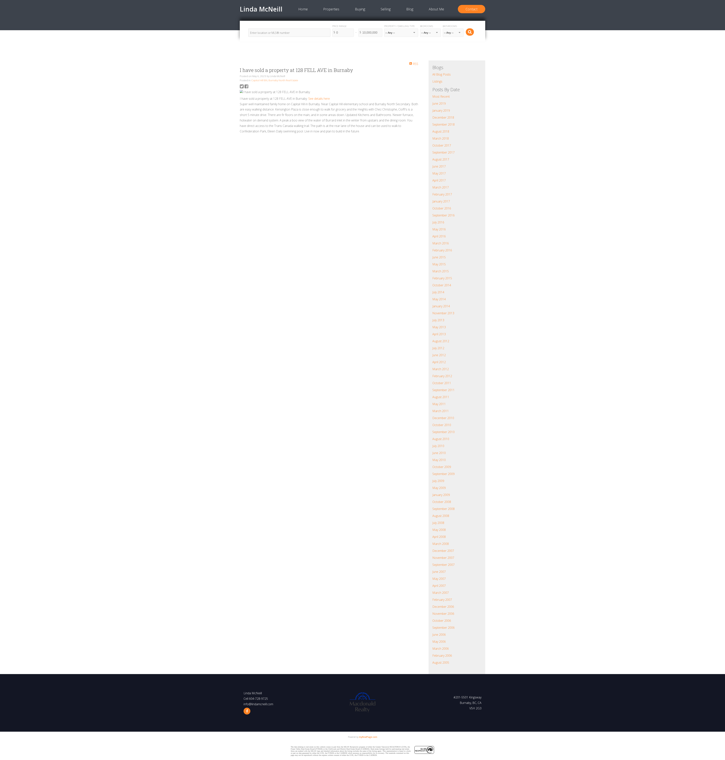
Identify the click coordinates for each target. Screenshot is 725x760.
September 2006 (443, 628)
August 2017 (440, 159)
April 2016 (439, 236)
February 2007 (442, 600)
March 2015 (440, 271)
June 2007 (439, 572)
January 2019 (441, 110)
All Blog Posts (441, 74)
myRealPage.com (368, 736)
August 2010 (440, 439)
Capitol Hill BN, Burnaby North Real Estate (274, 80)
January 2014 (441, 306)
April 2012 (439, 362)
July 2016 (438, 222)
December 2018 (443, 117)
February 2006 (442, 655)
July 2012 (438, 348)
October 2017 (441, 145)
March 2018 (440, 138)
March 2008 (440, 544)
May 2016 (439, 229)
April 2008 (439, 537)
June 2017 (439, 166)
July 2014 (438, 292)
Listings (437, 81)
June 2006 (439, 635)
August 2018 (440, 131)
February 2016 (442, 250)
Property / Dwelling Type (399, 26)
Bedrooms (426, 26)
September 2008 (443, 509)
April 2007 (439, 586)
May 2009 (439, 488)
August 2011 (440, 397)
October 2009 (441, 467)
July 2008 (438, 523)
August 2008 (440, 516)
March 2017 (440, 187)
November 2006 (443, 614)
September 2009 (443, 474)
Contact (471, 9)
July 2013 (438, 320)
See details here (319, 99)
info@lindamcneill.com (258, 704)
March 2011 (440, 411)
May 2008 (439, 530)
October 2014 (441, 285)
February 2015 (442, 278)
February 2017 (442, 194)
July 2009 (438, 481)
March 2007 (440, 593)
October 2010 (441, 425)
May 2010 (439, 460)
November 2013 (443, 313)
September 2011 (443, 390)
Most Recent (441, 96)
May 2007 (439, 579)
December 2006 (443, 607)
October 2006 (441, 621)
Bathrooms (450, 26)
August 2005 (440, 662)
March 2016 (440, 243)
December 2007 (443, 551)
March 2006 (440, 648)
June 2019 (439, 103)
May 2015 (439, 264)
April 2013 (439, 334)
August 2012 (440, 341)
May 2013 (439, 327)
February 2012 (442, 376)
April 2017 (439, 180)
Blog (409, 9)
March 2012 (440, 369)
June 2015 (439, 257)
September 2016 (443, 215)
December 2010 (443, 418)
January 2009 (441, 495)
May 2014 (439, 299)
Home (303, 9)
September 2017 (443, 152)
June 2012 (439, 355)
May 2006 (439, 642)
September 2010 (443, 432)
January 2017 (441, 201)
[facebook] (247, 711)
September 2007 (443, 565)
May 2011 (439, 404)
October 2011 (441, 383)
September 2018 (443, 124)
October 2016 (441, 208)
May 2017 (439, 173)
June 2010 (439, 453)
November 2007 (443, 558)
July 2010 (438, 446)
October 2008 (441, 502)
